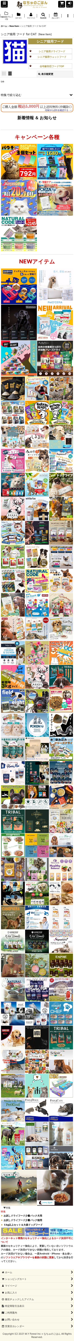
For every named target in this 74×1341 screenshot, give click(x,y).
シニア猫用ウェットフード (52, 56)
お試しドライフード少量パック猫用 (23, 1220)
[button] (4, 4)
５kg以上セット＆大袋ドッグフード (23, 1224)
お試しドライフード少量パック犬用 (23, 1215)
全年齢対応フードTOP (52, 66)
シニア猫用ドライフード (52, 51)
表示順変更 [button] (47, 73)
